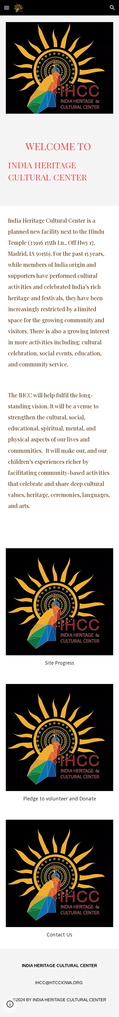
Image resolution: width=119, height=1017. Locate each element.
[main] (59, 163)
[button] (6, 7)
